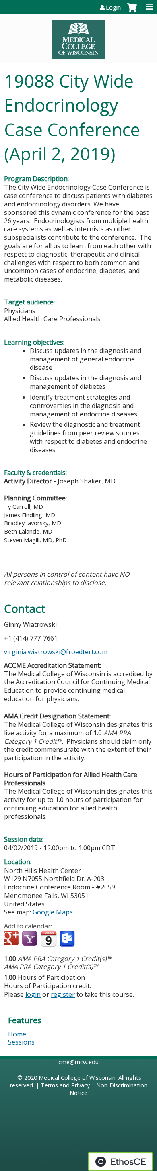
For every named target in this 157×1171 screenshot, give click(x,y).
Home (17, 1034)
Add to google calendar (12, 939)
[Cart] (132, 11)
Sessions (21, 1042)
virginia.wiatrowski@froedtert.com (55, 651)
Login (113, 7)
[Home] (78, 36)
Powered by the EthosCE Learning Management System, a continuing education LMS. (120, 1161)
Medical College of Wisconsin (77, 1077)
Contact (24, 608)
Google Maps (53, 912)
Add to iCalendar (48, 938)
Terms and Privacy (65, 1085)
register (63, 994)
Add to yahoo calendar (30, 939)
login (33, 994)
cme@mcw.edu (78, 1062)
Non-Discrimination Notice (108, 1089)
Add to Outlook (68, 939)
